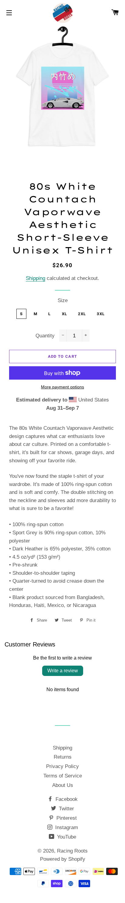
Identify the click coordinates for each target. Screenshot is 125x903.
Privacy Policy (62, 766)
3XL (101, 314)
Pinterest (66, 818)
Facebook (66, 799)
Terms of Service (62, 776)
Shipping (35, 278)
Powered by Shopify (62, 859)
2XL (82, 314)
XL (64, 314)
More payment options (62, 386)
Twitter (65, 809)
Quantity (45, 336)
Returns (63, 757)
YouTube (66, 837)
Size (63, 300)
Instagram (66, 827)
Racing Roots (72, 851)
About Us (62, 785)
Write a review (62, 670)
